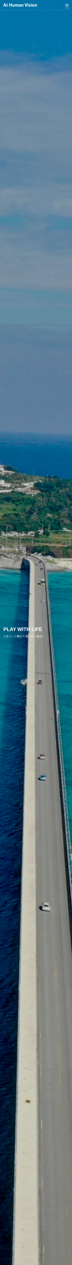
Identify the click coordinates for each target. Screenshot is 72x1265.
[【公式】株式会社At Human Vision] (20, 5)
